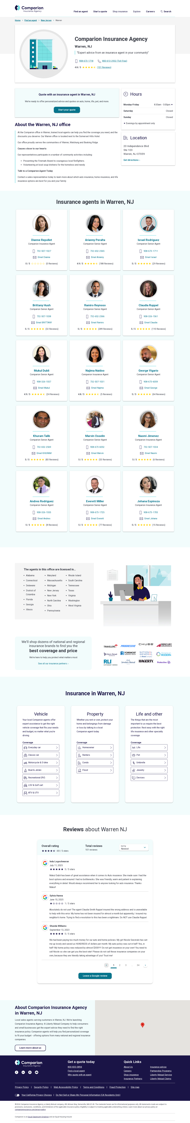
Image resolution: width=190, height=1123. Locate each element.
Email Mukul (44, 388)
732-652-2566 (97, 316)
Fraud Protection (117, 1087)
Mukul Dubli (41, 370)
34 (138, 965)
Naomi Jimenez (148, 436)
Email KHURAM (44, 453)
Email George (150, 388)
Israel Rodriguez (148, 240)
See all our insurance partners (52, 663)
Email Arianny (97, 257)
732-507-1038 (44, 316)
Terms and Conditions (93, 1087)
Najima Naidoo (95, 370)
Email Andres (44, 518)
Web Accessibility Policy (66, 1087)
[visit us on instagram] (30, 1072)
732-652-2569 (44, 447)
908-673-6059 (151, 381)
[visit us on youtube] (36, 1072)
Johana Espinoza (148, 501)
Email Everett (97, 518)
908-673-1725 (97, 512)
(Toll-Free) (114, 61)
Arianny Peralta (95, 240)
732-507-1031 (97, 381)
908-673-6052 (97, 447)
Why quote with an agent (79, 1074)
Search (167, 11)
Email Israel (150, 257)
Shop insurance (120, 11)
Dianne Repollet (41, 240)
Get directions (131, 160)
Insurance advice (158, 1067)
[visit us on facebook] (16, 1072)
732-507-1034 (151, 447)
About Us (128, 1067)
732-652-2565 (97, 251)
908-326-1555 (44, 512)
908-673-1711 (151, 251)
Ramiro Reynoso (95, 305)
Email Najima (97, 388)
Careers (150, 11)
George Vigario (148, 370)
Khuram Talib (41, 436)
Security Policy (41, 1087)
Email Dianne (44, 257)
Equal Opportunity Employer (38, 1117)
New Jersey (46, 20)
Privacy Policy (22, 1087)
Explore (136, 11)
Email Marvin (97, 453)
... (132, 965)
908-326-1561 (151, 316)
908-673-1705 (151, 512)
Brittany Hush (42, 305)
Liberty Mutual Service (161, 1074)
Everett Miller (95, 501)
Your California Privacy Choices (37, 1095)
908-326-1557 (44, 381)
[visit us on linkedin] (23, 1072)
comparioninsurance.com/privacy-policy (30, 1110)
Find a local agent (76, 1071)
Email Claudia (150, 322)
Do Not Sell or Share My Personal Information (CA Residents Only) (88, 1095)
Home (17, 20)
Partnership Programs (161, 1071)
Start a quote (100, 11)
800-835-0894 (75, 1067)
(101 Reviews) (104, 67)
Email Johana (150, 518)
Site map (135, 1087)
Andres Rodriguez (42, 501)
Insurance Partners (133, 1078)
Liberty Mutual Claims (160, 1078)
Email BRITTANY (44, 322)
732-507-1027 (44, 251)
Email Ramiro (97, 322)
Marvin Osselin (95, 436)
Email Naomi (151, 453)
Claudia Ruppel (148, 305)
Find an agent (81, 11)
